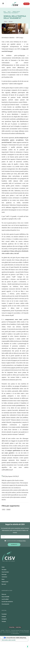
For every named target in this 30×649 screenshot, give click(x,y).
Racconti (10, 21)
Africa (5, 21)
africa (4, 509)
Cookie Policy (18, 627)
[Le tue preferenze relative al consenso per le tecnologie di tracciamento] (27, 646)
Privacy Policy (11, 627)
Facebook (4, 614)
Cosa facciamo (5, 572)
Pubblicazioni (5, 581)
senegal (8, 509)
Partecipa (4, 574)
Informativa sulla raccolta (8, 640)
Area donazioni (5, 604)
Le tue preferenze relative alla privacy (15, 637)
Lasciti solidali (5, 599)
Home (3, 567)
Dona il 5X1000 (5, 596)
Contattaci (4, 576)
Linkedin (4, 616)
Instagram (4, 619)
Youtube (4, 621)
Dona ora (26, 3)
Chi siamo (4, 569)
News (3, 579)
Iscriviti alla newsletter (7, 601)
